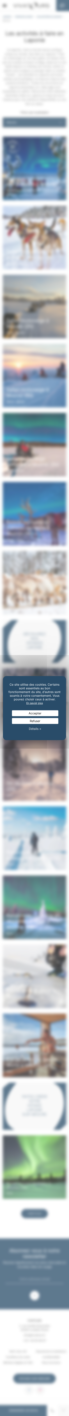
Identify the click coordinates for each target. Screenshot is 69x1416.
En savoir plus (34, 703)
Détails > (35, 729)
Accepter (35, 713)
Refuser (35, 721)
